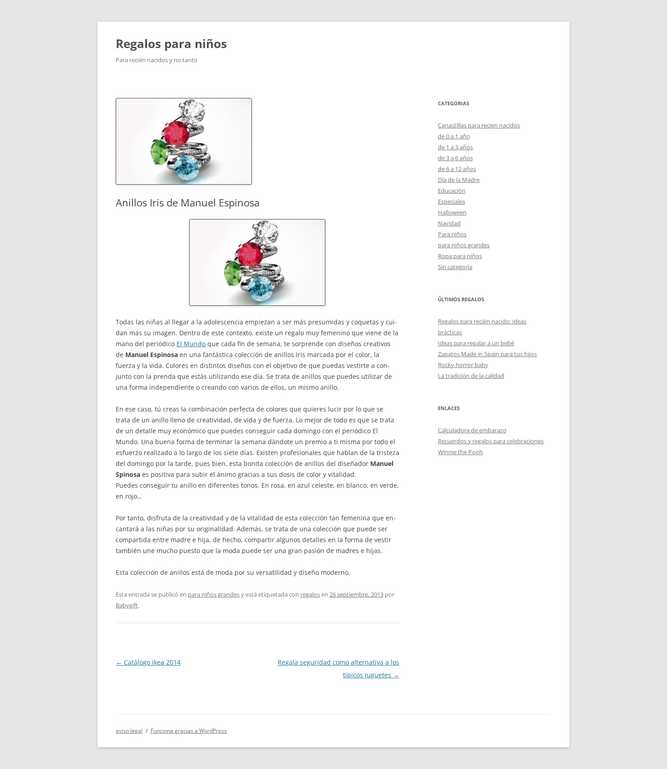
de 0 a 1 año (454, 136)
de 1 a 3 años (455, 147)
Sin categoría (455, 267)
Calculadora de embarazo (472, 430)
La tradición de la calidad (471, 376)
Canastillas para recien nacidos (479, 125)
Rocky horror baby (463, 365)
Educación (452, 190)
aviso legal (129, 731)
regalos (310, 594)
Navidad (449, 223)
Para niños (452, 234)
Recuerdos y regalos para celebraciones (491, 441)
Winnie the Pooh (460, 452)
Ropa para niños (460, 256)
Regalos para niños (171, 43)
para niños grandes (214, 594)
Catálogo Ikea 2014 (148, 662)
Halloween (452, 212)
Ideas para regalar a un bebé (476, 343)
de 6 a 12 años (457, 169)
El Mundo (191, 343)
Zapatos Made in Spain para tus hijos (487, 354)
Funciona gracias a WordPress (189, 731)
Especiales (451, 201)
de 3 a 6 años (455, 158)
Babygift (127, 605)
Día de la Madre (459, 180)
